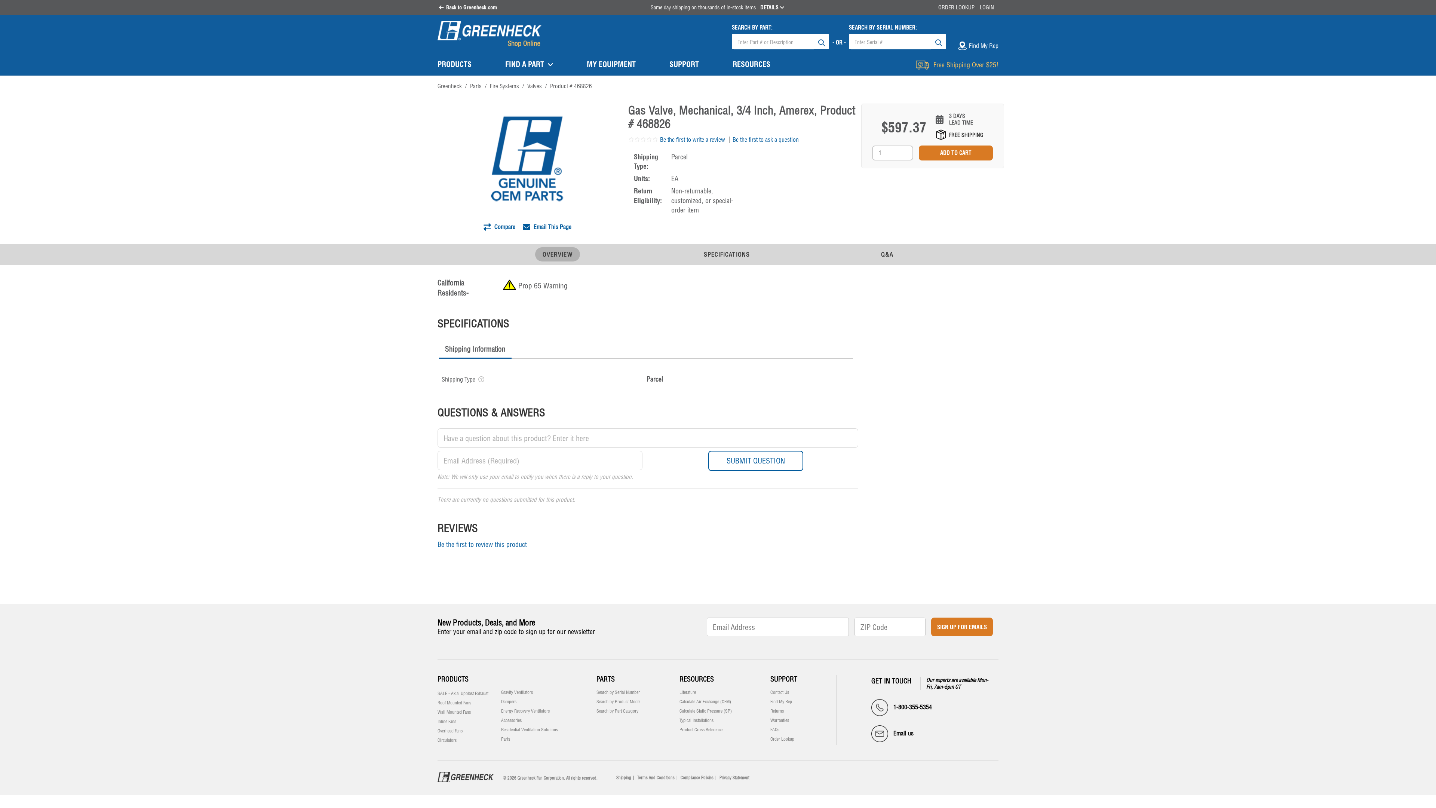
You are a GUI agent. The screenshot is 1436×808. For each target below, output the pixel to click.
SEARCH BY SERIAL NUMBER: (883, 27)
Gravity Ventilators (517, 692)
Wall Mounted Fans (454, 712)
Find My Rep (781, 701)
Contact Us (779, 692)
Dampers (508, 701)
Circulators (447, 740)
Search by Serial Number (618, 692)
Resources (696, 679)
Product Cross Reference (700, 729)
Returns (777, 711)
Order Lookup (956, 7)
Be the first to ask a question (766, 139)
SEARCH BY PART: (752, 27)
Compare (504, 226)
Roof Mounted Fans (454, 703)
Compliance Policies (697, 777)
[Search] (821, 41)
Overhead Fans (450, 731)
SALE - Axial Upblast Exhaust (463, 693)
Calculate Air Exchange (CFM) (705, 701)
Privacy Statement (734, 777)
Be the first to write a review (692, 139)
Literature (687, 692)
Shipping (623, 777)
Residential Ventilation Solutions (529, 729)
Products (453, 679)
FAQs (774, 729)
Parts (505, 739)
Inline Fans (447, 721)
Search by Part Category (617, 711)
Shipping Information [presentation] (475, 349)
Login (987, 7)
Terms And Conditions (656, 777)
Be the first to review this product (482, 544)
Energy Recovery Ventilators (525, 711)
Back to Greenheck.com (471, 7)
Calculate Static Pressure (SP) (705, 711)
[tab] (475, 350)
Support (783, 679)
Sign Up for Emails (962, 627)
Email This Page (551, 226)
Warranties (779, 720)
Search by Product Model (618, 701)
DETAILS (770, 7)
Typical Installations (696, 720)
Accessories (511, 720)
